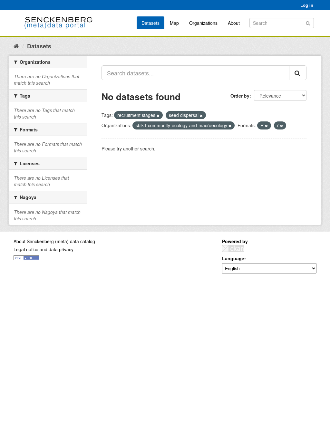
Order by (239, 95)
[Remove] (158, 115)
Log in (306, 5)
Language (233, 258)
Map (174, 23)
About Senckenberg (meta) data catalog (54, 241)
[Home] (16, 46)
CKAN (233, 248)
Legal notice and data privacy (43, 249)
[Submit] (308, 22)
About (234, 23)
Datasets (150, 23)
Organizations (203, 23)
